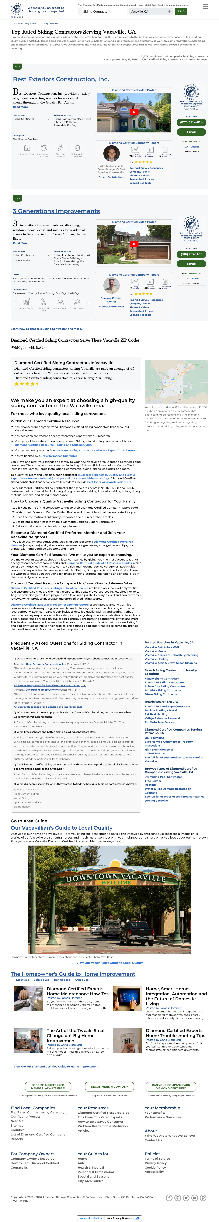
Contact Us (153, 1140)
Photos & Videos (139, 175)
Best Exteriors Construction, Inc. (109, 482)
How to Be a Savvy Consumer (100, 1121)
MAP (186, 147)
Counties (17, 1130)
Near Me (17, 1121)
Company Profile (139, 171)
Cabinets (151, 792)
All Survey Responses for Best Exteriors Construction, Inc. (50, 685)
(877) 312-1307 (19, 1200)
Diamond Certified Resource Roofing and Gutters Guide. (53, 444)
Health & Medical (91, 1167)
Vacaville (35, 24)
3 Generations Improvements (41, 689)
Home (82, 1158)
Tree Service (153, 780)
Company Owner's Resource (32, 1158)
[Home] (17, 10)
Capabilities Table (140, 183)
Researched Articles (141, 179)
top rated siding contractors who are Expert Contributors (96, 450)
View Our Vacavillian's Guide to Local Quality (109, 963)
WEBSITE (195, 147)
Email (191, 132)
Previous (15, 303)
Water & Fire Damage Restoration (168, 788)
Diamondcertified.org (20, 24)
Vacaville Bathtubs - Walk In (164, 647)
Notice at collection (91, 1218)
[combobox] (105, 11)
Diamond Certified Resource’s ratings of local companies (49, 588)
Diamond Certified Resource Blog (103, 1112)
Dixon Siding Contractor (161, 694)
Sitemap (17, 1125)
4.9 (131, 293)
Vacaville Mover (155, 651)
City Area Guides (90, 1181)
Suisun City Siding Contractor (165, 686)
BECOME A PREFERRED (48, 1086)
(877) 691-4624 (191, 122)
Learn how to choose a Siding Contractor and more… (47, 328)
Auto (81, 1163)
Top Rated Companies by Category (37, 1112)
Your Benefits (155, 1112)
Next (89, 303)
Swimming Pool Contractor (163, 776)
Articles (83, 1130)
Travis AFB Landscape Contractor (167, 706)
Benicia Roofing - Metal (161, 710)
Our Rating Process (26, 1116)
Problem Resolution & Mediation (103, 1126)
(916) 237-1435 (191, 254)
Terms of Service (157, 1158)
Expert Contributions (111, 177)
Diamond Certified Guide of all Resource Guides (99, 563)
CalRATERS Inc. (155, 753)
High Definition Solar (159, 749)
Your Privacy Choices (119, 1218)
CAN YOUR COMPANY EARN (171, 1086)
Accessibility (154, 1172)
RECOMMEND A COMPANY (109, 1086)
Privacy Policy (156, 1163)
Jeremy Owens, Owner (111, 300)
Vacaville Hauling (156, 659)
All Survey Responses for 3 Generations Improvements (48, 706)
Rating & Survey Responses (146, 168)
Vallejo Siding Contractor (162, 678)
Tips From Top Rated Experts (100, 1117)
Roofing (150, 784)
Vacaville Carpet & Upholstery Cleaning (171, 655)
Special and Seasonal (94, 1176)
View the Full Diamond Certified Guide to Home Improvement (56, 1066)
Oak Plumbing (154, 737)
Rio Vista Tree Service (159, 722)
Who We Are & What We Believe (170, 1135)
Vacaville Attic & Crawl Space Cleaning (171, 662)
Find (181, 11)
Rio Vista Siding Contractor (163, 690)
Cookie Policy (155, 1167)
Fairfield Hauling (156, 714)
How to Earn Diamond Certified (35, 1163)
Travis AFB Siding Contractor (164, 682)
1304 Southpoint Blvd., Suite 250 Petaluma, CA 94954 (118, 1197)
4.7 (131, 161)
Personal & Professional (96, 1172)
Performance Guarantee (60, 455)
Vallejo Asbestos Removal (162, 718)
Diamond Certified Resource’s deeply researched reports (50, 604)
